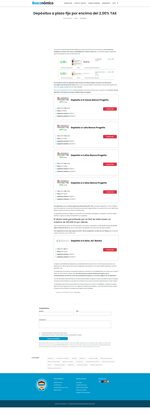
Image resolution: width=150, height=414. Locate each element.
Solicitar (109, 109)
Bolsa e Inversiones (106, 358)
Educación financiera (108, 361)
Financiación (68, 3)
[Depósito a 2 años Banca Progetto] (63, 155)
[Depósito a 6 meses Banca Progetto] (63, 100)
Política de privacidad (82, 387)
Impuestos (71, 365)
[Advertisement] (75, 33)
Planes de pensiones (54, 361)
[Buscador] (117, 3)
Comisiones (79, 361)
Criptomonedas (93, 358)
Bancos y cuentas (68, 361)
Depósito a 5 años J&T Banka (86, 240)
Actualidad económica (92, 361)
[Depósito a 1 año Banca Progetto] (63, 127)
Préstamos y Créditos (63, 358)
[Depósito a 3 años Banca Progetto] (63, 183)
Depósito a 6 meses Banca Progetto (90, 99)
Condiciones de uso (81, 385)
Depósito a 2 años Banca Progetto (89, 155)
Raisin (55, 87)
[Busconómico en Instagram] (105, 381)
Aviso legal (79, 382)
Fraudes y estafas (60, 365)
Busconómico (67, 18)
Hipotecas (51, 358)
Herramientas (106, 3)
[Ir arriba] (146, 411)
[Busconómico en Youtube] (108, 381)
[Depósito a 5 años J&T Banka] (63, 241)
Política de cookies (81, 390)
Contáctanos (57, 385)
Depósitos (83, 18)
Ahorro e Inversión (94, 3)
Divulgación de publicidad (83, 392)
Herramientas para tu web (61, 387)
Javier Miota (77, 292)
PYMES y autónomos (96, 365)
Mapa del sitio (57, 390)
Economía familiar (82, 365)
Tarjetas (74, 358)
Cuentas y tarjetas (80, 3)
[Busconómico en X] (102, 381)
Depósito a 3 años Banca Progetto (89, 182)
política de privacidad (95, 346)
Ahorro (50, 365)
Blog (114, 3)
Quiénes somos (58, 382)
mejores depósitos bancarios (65, 90)
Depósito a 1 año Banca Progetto (88, 127)
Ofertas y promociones (54, 368)
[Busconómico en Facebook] (99, 381)
